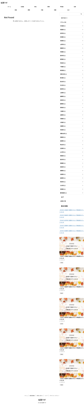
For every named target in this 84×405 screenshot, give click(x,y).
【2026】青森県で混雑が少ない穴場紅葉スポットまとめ (71, 216)
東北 (35, 6)
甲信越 (61, 6)
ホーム (9, 6)
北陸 (75, 6)
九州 (68, 10)
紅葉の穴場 (63, 201)
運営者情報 (32, 395)
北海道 (22, 6)
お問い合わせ (39, 395)
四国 (55, 10)
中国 (42, 10)
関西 (29, 10)
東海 (16, 10)
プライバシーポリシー (54, 395)
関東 (48, 6)
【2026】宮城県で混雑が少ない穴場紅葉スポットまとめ (71, 226)
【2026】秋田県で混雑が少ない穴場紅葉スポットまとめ (71, 232)
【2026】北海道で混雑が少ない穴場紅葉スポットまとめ (71, 211)
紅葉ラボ (4, 2)
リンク (46, 395)
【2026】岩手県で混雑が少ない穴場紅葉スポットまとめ (71, 221)
